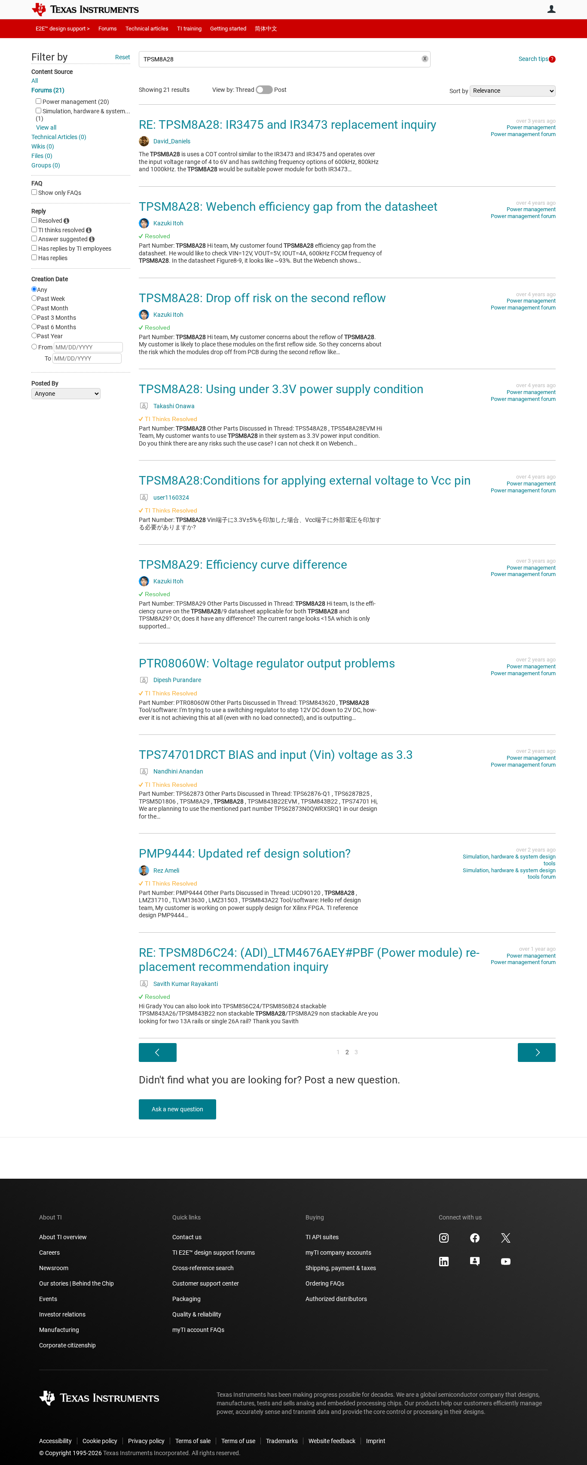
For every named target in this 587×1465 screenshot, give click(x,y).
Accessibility (55, 1441)
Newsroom (53, 1268)
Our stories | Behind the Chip (76, 1283)
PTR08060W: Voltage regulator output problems (267, 663)
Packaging (186, 1298)
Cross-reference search (203, 1268)
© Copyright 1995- (70, 1453)
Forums (107, 28)
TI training (189, 28)
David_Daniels (171, 141)
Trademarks (282, 1441)
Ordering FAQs (325, 1283)
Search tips (533, 58)
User (551, 9)
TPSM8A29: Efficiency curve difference (243, 565)
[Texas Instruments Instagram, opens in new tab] (444, 1241)
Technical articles (146, 28)
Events (48, 1298)
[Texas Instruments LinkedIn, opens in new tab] (444, 1264)
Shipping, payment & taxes (341, 1268)
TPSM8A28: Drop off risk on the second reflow (262, 298)
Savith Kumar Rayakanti (185, 983)
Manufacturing (59, 1329)
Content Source (52, 71)
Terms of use (238, 1441)
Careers (49, 1252)
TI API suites (322, 1237)
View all (46, 127)
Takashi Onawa (174, 406)
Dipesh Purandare (177, 679)
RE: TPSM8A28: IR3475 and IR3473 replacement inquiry (287, 125)
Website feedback (332, 1441)
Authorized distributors (336, 1298)
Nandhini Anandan (178, 771)
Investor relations (62, 1314)
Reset (122, 57)
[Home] (91, 9)
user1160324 (171, 497)
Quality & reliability (196, 1314)
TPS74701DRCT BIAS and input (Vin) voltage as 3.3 (276, 755)
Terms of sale (193, 1441)
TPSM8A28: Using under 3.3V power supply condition (281, 389)
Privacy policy (146, 1441)
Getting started (228, 28)
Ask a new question (177, 1109)
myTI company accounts (338, 1252)
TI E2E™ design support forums (213, 1252)
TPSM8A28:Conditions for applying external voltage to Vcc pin (305, 480)
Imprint (375, 1441)
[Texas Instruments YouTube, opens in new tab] (506, 1264)
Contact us (187, 1237)
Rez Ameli (166, 870)
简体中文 (266, 28)
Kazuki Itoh (168, 223)
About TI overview (63, 1237)
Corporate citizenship (67, 1345)
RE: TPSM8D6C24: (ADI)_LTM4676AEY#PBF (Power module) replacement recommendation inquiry (309, 960)
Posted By (44, 383)
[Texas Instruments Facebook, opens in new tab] (475, 1241)
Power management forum (523, 134)
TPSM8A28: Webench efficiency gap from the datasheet (288, 207)
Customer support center (205, 1283)
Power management (531, 127)
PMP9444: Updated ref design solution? (245, 853)
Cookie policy (100, 1441)
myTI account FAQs (198, 1329)
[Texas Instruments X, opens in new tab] (506, 1241)
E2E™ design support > (63, 28)
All (34, 80)
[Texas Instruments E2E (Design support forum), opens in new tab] (475, 1264)
